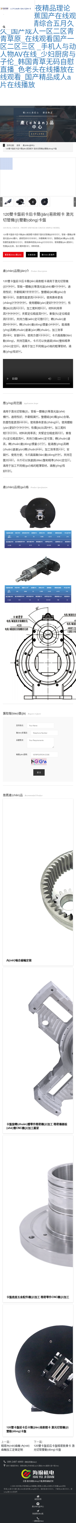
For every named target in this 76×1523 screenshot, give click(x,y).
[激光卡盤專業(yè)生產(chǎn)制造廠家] (38, 1473)
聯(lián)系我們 (48, 254)
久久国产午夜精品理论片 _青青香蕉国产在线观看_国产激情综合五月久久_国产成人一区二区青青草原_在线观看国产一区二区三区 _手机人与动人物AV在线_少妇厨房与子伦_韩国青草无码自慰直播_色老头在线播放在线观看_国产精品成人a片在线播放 (38, 46)
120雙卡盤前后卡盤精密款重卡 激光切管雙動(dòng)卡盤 (54, 1447)
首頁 (18, 145)
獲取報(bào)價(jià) (13, 254)
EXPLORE (38, 134)
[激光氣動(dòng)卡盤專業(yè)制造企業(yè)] (16, 8)
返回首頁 (38, 1499)
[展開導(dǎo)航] (3, 14)
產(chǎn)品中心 (29, 145)
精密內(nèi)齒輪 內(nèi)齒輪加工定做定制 (15, 1447)
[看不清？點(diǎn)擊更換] (39, 761)
